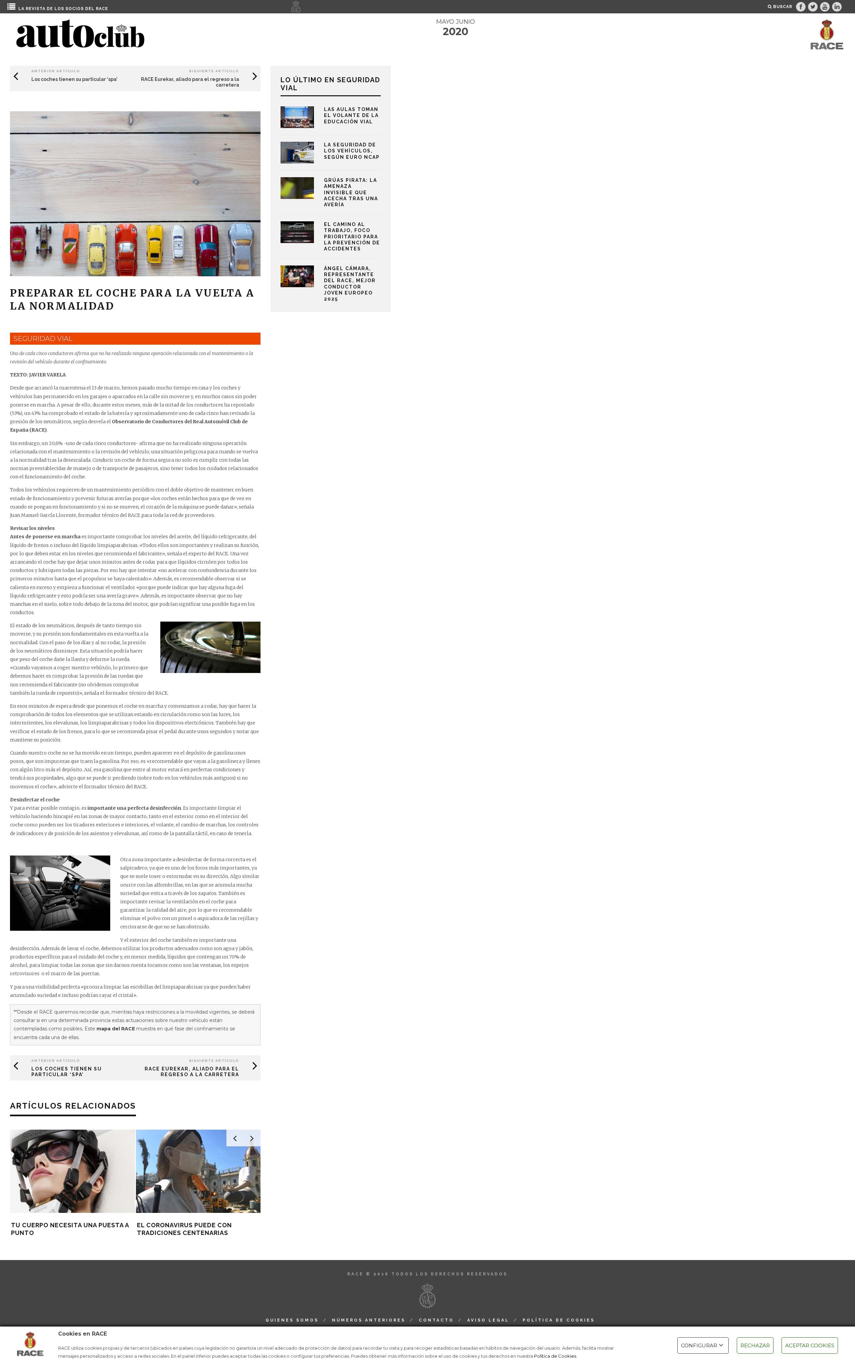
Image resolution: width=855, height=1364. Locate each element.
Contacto (436, 1320)
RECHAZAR (755, 1345)
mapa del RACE (116, 1029)
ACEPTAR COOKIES (809, 1345)
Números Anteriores (368, 1320)
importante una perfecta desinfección (134, 808)
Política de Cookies (555, 1356)
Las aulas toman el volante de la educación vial (351, 115)
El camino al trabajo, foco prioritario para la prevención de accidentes (352, 236)
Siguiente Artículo (214, 71)
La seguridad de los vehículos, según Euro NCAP (352, 150)
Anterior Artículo (55, 71)
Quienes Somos (292, 1320)
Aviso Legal (488, 1320)
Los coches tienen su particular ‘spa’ (74, 79)
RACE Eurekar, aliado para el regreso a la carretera (192, 1071)
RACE (102, 8)
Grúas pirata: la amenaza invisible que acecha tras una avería (351, 192)
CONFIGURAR (699, 1345)
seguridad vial (42, 339)
